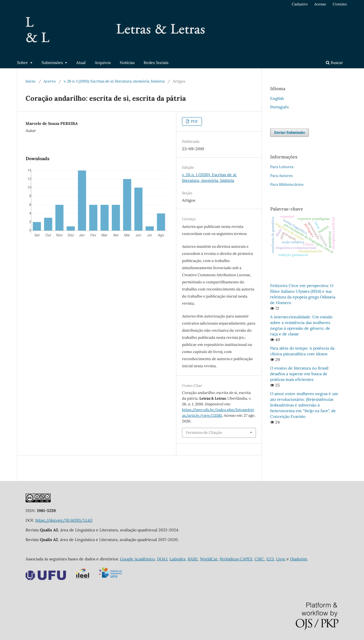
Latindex (177, 558)
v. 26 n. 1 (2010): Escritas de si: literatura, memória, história (114, 81)
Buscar (336, 62)
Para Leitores (281, 166)
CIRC (259, 558)
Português (279, 107)
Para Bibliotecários (286, 184)
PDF (194, 121)
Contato (340, 4)
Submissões (53, 62)
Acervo (50, 81)
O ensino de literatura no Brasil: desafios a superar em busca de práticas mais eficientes (299, 374)
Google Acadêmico (137, 558)
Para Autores (281, 175)
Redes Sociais (156, 62)
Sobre (23, 62)
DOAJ (162, 558)
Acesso (320, 4)
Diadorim (298, 558)
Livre (281, 558)
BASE (193, 558)
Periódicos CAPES (236, 558)
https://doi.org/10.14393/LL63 (63, 520)
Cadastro (300, 4)
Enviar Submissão (289, 132)
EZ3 (270, 558)
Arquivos (103, 62)
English (277, 98)
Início (31, 81)
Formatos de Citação (204, 432)
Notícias (127, 62)
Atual (81, 62)
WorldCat (208, 558)
